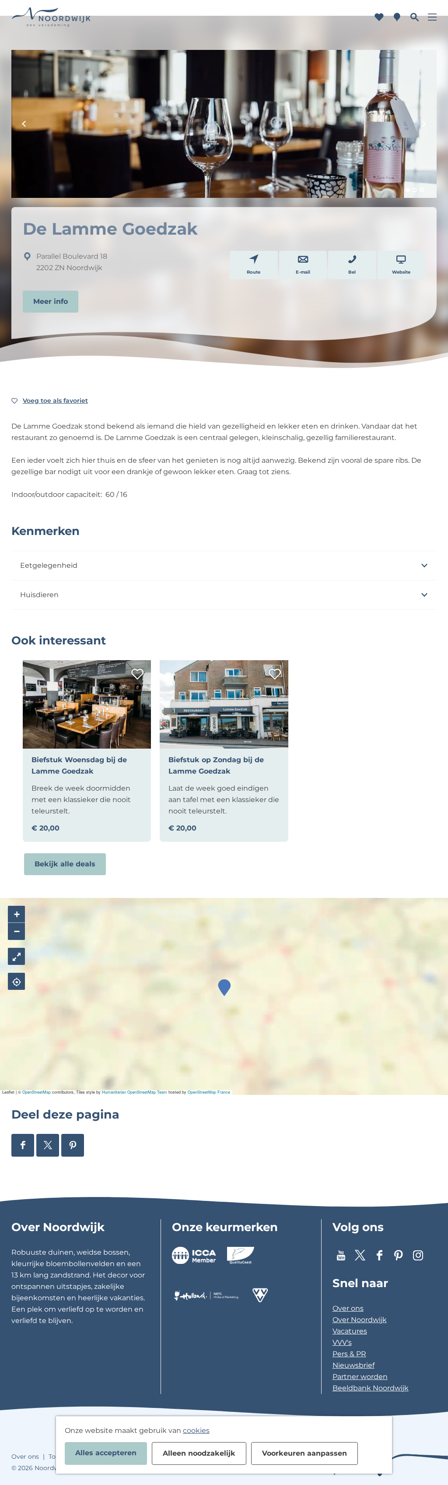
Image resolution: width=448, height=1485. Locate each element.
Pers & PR (349, 1354)
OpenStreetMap (36, 1092)
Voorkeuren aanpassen (304, 1453)
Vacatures (349, 1331)
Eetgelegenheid (48, 565)
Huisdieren (39, 595)
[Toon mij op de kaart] (16, 981)
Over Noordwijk (359, 1320)
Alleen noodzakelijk (199, 1453)
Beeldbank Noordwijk (370, 1388)
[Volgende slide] (424, 124)
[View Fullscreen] (16, 956)
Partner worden (360, 1376)
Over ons (348, 1308)
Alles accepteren (105, 1453)
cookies (196, 1430)
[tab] (408, 190)
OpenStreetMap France (209, 1092)
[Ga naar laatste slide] (24, 124)
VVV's (342, 1342)
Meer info (50, 301)
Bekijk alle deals (65, 864)
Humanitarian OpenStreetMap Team (134, 1092)
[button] (224, 988)
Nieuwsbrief (353, 1365)
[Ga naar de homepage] (51, 17)
